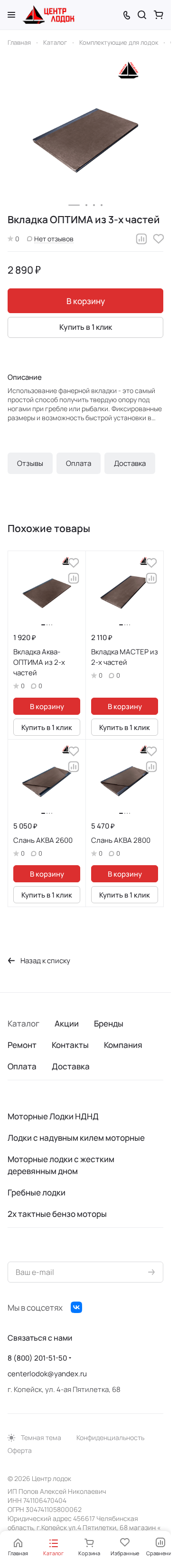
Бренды (108, 1023)
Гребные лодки (37, 1192)
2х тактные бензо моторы (57, 1213)
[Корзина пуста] (158, 15)
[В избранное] (158, 239)
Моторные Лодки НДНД (53, 1116)
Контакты (70, 1044)
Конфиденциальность (110, 1437)
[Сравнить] (141, 239)
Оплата (78, 463)
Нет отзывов (54, 238)
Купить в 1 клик (85, 327)
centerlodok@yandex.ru (47, 1374)
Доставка (130, 463)
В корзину (85, 301)
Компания (123, 1044)
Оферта (20, 1450)
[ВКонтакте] (76, 1307)
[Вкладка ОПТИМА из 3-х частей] (85, 131)
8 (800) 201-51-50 (37, 1358)
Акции (67, 1023)
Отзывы (30, 463)
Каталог (23, 1023)
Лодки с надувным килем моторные (76, 1137)
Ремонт (22, 1044)
